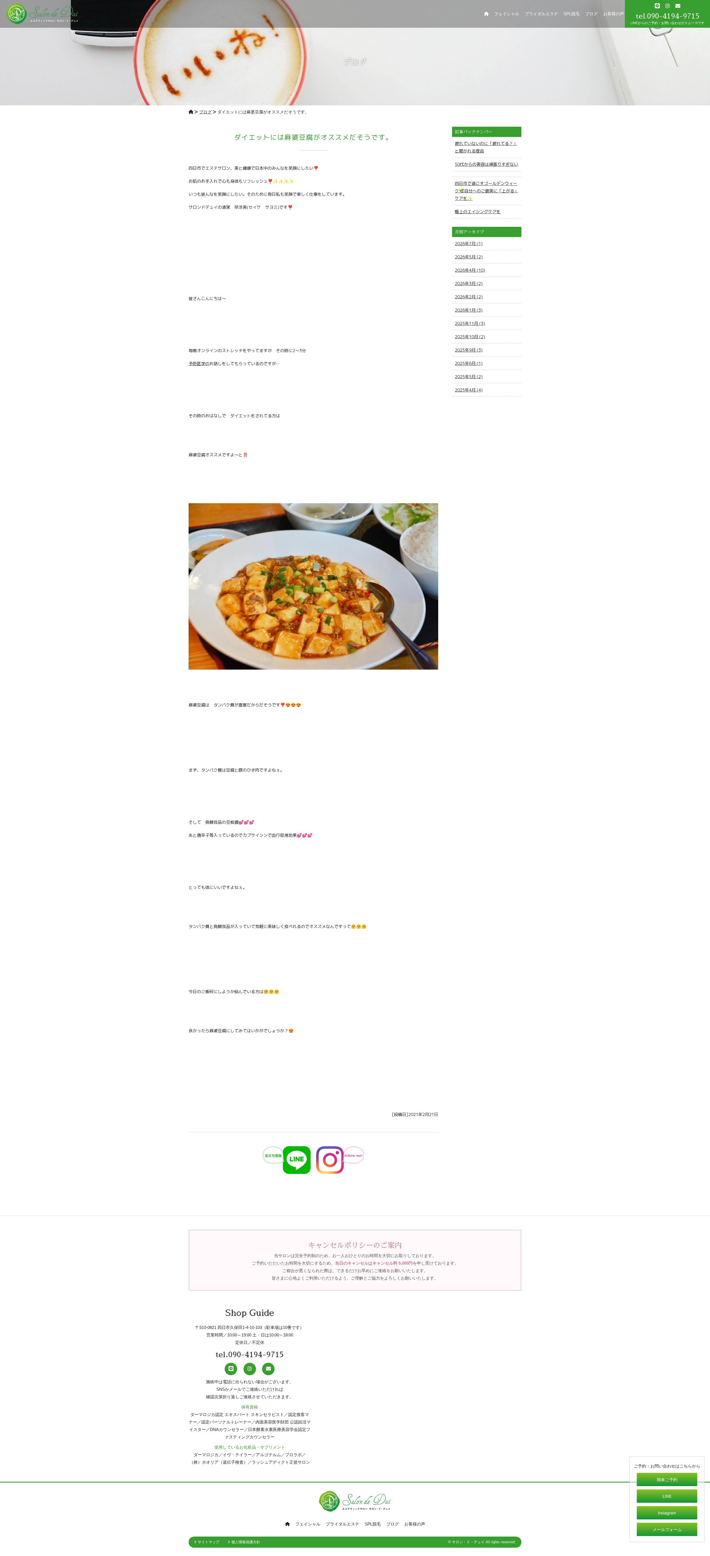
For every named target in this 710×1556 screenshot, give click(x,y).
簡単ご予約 (667, 1479)
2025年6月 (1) (469, 363)
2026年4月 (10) (470, 270)
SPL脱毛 (572, 13)
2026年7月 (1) (469, 243)
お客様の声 (613, 13)
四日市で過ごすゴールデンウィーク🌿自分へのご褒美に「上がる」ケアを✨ (486, 190)
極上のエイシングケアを (478, 212)
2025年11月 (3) (470, 323)
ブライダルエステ (541, 13)
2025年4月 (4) (469, 390)
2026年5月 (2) (469, 257)
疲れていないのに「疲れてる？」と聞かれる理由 (486, 147)
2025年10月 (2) (470, 337)
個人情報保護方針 (245, 1542)
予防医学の (199, 364)
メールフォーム (667, 1529)
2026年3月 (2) (469, 283)
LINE (667, 1496)
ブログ (591, 13)
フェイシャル (506, 13)
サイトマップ (208, 1542)
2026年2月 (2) (469, 297)
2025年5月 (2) (469, 377)
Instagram (667, 1513)
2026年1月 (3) (469, 310)
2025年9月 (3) (469, 350)
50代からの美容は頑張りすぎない (486, 164)
